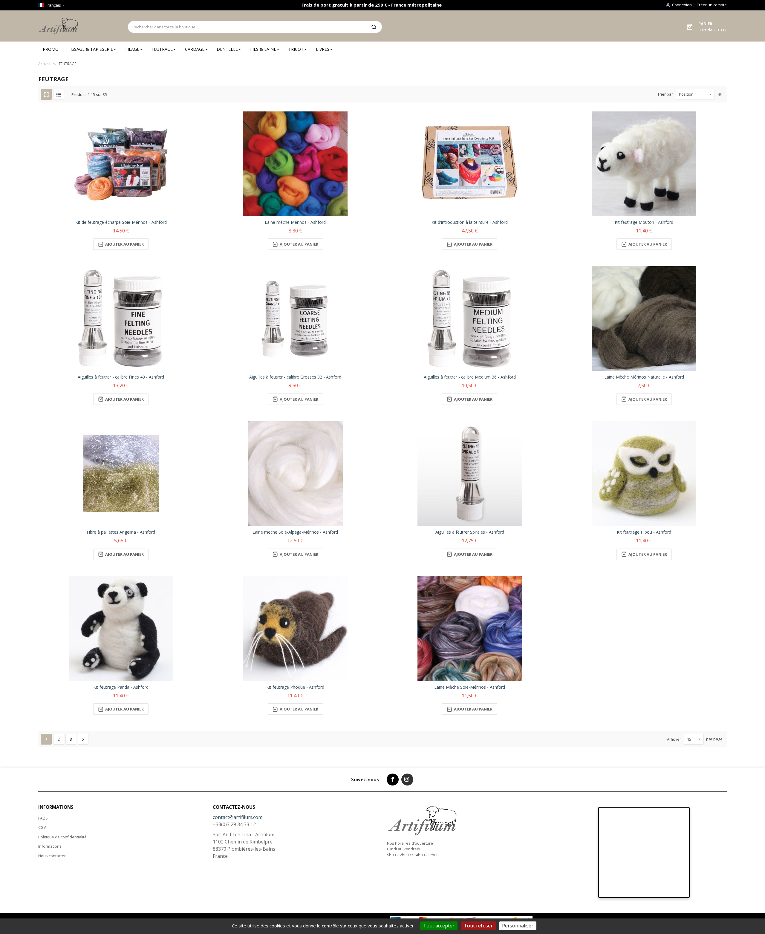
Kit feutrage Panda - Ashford (121, 687)
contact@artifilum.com (237, 817)
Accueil (44, 63)
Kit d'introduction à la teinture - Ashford (470, 222)
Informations (50, 846)
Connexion (682, 4)
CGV (42, 827)
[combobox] (247, 27)
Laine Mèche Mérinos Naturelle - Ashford (644, 377)
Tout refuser (478, 925)
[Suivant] (83, 739)
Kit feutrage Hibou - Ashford (644, 532)
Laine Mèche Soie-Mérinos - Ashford (469, 687)
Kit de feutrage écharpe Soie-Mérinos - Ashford (121, 222)
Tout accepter (439, 925)
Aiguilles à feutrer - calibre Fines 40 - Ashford (121, 377)
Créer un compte (712, 4)
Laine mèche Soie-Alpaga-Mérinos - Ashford (295, 532)
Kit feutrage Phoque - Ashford (295, 687)
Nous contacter (52, 855)
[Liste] (58, 94)
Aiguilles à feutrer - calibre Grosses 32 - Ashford (295, 377)
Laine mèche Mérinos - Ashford (295, 222)
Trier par (665, 94)
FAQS (43, 818)
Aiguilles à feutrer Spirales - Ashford (469, 532)
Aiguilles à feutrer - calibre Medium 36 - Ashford (470, 377)
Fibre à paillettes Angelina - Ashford (121, 532)
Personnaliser (517, 925)
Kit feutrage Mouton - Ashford (644, 222)
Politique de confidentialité (62, 837)
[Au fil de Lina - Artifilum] (59, 26)
